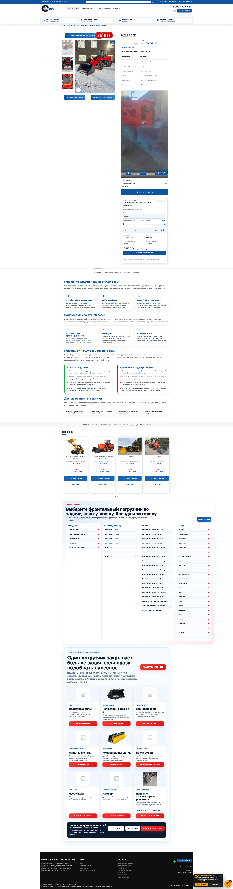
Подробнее (76, 484)
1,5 (167, 180)
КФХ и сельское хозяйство (77, 547)
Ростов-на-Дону (184, 574)
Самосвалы (121, 872)
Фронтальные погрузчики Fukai (152, 538)
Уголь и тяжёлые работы (77, 534)
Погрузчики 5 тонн (111, 538)
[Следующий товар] (170, 28)
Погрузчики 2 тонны (112, 529)
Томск (181, 614)
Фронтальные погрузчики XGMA (153, 597)
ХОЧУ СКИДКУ (163, 2)
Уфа (180, 552)
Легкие (166, 186)
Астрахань (182, 623)
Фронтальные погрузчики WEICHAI (154, 592)
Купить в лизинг (84, 868)
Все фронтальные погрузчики (152, 610)
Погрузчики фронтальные (120, 424)
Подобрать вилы (83, 723)
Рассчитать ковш (150, 723)
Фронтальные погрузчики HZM (152, 529)
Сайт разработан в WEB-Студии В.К (181, 885)
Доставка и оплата (85, 865)
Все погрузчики (204, 519)
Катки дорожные (123, 867)
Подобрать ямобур (116, 815)
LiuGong (68, 461)
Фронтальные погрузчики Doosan (153, 547)
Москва (181, 529)
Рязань (181, 605)
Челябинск (182, 547)
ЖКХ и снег (72, 543)
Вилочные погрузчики (124, 865)
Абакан (181, 619)
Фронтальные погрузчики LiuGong (153, 552)
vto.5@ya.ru (187, 870)
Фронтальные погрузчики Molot (153, 565)
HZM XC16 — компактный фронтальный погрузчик (74, 412)
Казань (181, 570)
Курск (180, 601)
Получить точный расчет (144, 252)
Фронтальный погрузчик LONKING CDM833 (76, 457)
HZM (110, 424)
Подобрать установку (150, 815)
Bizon (122, 461)
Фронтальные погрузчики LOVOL (153, 534)
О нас (81, 863)
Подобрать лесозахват (83, 815)
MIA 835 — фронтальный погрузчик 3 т (153, 412)
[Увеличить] (78, 89)
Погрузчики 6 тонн (111, 543)
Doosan (95, 461)
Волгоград (182, 565)
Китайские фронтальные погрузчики (154, 601)
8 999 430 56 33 (182, 6)
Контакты (82, 867)
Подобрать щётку (116, 764)
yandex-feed (147, 424)
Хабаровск (182, 632)
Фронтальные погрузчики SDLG (152, 588)
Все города (182, 637)
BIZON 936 (130, 456)
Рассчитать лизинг (76, 478)
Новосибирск (183, 534)
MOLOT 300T (157, 456)
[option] (67, 47)
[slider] (143, 173)
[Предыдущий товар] (166, 28)
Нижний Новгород (185, 556)
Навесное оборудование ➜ (102, 97)
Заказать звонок (184, 10)
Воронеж (181, 561)
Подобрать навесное (153, 667)
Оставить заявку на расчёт (87, 870)
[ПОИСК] (153, 2)
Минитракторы (122, 874)
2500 (166, 183)
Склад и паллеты (74, 538)
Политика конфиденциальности (102, 886)
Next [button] (70, 92)
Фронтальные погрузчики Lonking (153, 556)
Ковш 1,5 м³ (109, 552)
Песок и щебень (74, 529)
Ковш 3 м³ (108, 556)
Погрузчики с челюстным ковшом (153, 605)
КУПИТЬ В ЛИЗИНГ (186, 2)
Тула (180, 592)
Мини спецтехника (123, 877)
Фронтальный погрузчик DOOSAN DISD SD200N (103, 457)
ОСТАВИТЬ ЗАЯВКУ (174, 2)
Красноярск (182, 543)
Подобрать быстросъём (150, 764)
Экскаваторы (122, 868)
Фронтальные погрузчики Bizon (152, 543)
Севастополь (183, 583)
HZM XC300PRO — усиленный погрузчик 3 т (128, 412)
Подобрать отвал (83, 764)
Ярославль (182, 597)
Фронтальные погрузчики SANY (152, 583)
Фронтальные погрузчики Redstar (153, 579)
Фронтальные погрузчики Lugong (153, 561)
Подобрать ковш (116, 723)
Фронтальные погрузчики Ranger (153, 574)
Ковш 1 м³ (108, 547)
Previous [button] (65, 92)
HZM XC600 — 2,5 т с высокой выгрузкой (102, 412)
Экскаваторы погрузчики (125, 870)
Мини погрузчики (123, 876)
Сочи (180, 588)
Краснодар (182, 538)
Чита (180, 628)
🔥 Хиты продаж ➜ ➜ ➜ (75, 97)
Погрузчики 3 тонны (112, 534)
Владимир (182, 610)
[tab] (98, 271)
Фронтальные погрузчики (125, 863)
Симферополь (183, 579)
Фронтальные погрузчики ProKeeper (154, 570)
